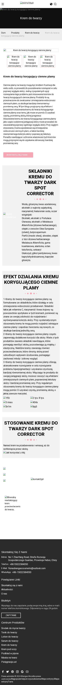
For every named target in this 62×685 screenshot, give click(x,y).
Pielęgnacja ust (9, 662)
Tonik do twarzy (9, 632)
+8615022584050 (19, 564)
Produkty (15, 33)
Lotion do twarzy (9, 636)
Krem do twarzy (32, 33)
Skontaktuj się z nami (16, 155)
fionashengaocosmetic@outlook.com (27, 568)
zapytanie (11, 615)
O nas (4, 593)
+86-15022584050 (21, 572)
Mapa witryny (47, 679)
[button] (4, 61)
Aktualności (7, 589)
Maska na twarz (9, 657)
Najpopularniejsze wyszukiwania (26, 679)
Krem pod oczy (9, 649)
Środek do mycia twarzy (13, 628)
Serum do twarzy (9, 641)
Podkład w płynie (10, 653)
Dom (3, 33)
